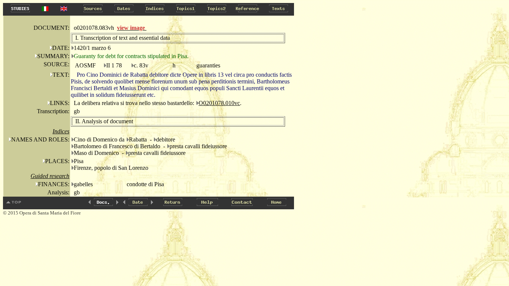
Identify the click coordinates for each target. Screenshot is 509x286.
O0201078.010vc (219, 103)
